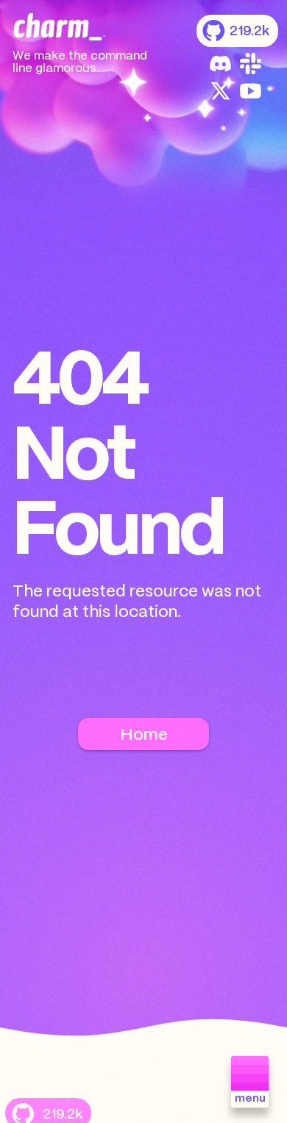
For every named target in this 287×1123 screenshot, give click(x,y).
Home (144, 735)
